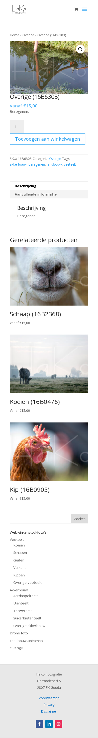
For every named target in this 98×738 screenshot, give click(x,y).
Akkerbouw (19, 590)
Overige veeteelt (27, 582)
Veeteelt (17, 539)
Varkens (19, 567)
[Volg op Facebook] (39, 724)
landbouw (54, 164)
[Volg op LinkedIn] (49, 724)
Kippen (19, 575)
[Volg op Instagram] (58, 724)
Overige (28, 35)
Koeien (19, 545)
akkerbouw (18, 164)
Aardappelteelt (25, 595)
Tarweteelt (22, 610)
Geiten (18, 560)
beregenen (37, 164)
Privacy (49, 704)
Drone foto (19, 633)
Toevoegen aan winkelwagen (47, 139)
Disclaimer (49, 711)
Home (14, 35)
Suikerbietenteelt (27, 618)
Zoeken (80, 519)
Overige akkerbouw (29, 625)
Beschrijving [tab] (25, 185)
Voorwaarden (49, 698)
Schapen (20, 552)
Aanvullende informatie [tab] (36, 194)
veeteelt (70, 164)
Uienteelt (21, 603)
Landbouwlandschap (26, 640)
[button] (80, 49)
